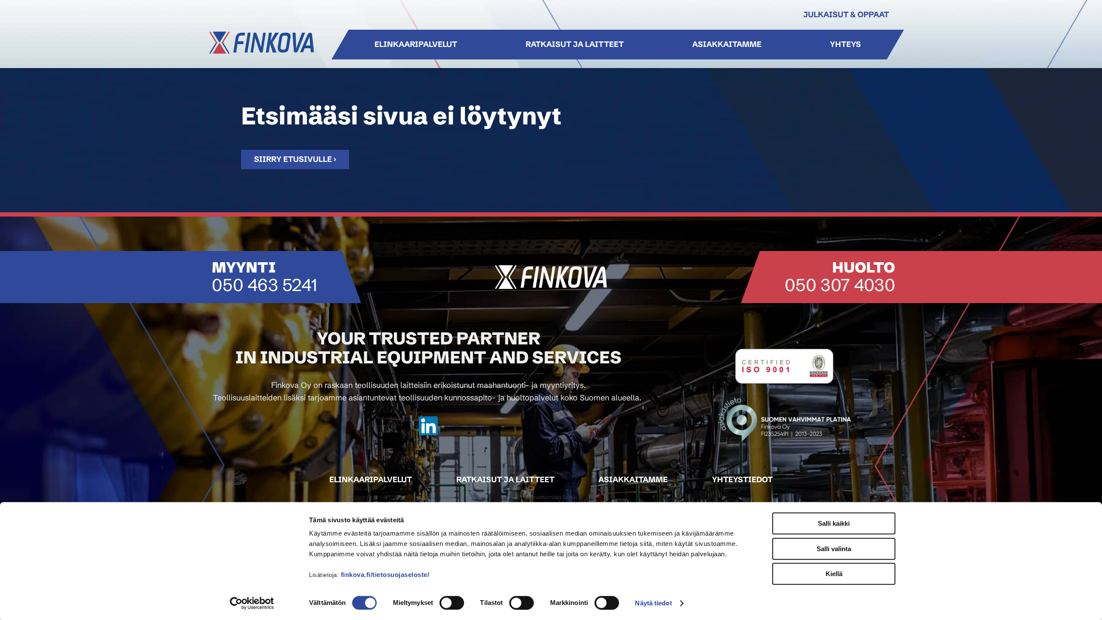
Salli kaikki (834, 523)
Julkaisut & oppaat (846, 14)
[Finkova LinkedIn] (428, 425)
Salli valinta (834, 548)
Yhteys (845, 44)
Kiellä (834, 573)
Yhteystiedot (742, 479)
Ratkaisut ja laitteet (575, 44)
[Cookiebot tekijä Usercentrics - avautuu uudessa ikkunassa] (252, 603)
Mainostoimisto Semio (551, 497)
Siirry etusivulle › (295, 159)
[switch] (452, 603)
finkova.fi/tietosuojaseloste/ (385, 574)
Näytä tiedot (653, 603)
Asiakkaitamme (726, 44)
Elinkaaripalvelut (416, 44)
